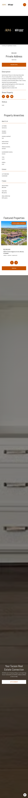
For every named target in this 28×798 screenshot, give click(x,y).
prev (12, 262)
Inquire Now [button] (14, 64)
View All (14, 268)
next (16, 262)
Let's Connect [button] (14, 682)
